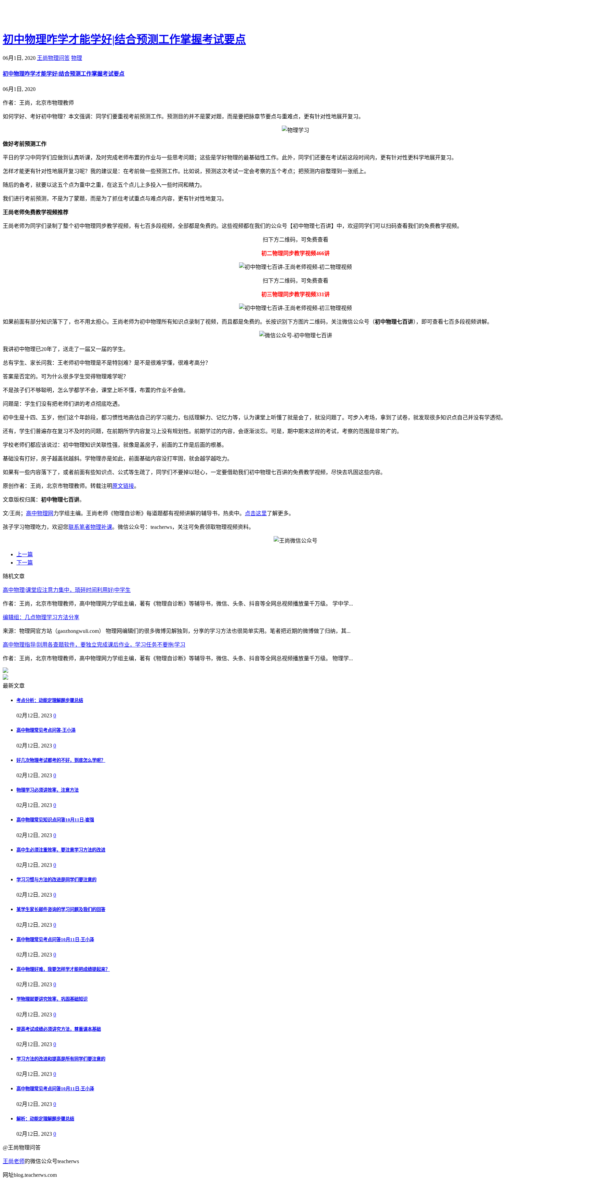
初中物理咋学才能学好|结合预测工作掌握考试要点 (124, 39)
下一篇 (24, 562)
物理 (76, 58)
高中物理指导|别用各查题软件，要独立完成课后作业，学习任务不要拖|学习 (94, 645)
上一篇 (24, 554)
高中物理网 (39, 513)
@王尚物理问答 (41, 16)
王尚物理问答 (53, 58)
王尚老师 (14, 1161)
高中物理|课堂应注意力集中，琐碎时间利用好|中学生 (67, 590)
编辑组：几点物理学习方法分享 (41, 617)
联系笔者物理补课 (90, 527)
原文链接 (123, 486)
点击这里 (256, 513)
